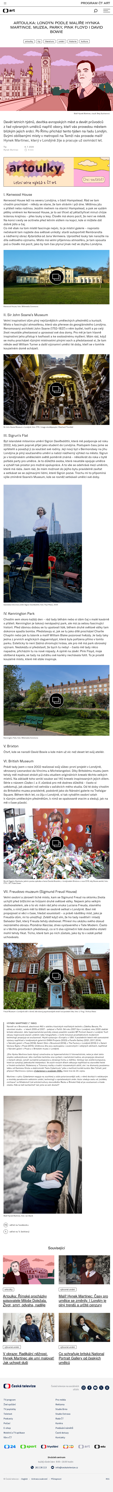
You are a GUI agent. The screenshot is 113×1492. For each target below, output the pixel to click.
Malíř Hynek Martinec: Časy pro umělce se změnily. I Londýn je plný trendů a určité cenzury (83, 1300)
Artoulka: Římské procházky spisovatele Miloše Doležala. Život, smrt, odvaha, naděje (25, 1300)
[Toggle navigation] (5, 3)
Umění (61, 41)
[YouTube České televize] (95, 1389)
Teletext (8, 1413)
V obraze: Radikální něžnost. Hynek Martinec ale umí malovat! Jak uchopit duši (28, 1358)
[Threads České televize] (107, 1389)
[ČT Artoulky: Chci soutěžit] (56, 171)
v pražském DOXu (48, 1071)
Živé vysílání (10, 1404)
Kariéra (59, 1423)
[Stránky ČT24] (10, 1447)
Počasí (7, 1423)
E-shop (7, 1427)
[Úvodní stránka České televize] (20, 1387)
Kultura (84, 41)
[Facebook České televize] (89, 1389)
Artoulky (29, 41)
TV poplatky (10, 1409)
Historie (72, 41)
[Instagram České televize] (83, 1389)
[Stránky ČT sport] (28, 1447)
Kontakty (60, 1437)
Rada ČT (59, 1418)
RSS (107, 1479)
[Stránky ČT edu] (101, 1446)
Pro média (60, 1399)
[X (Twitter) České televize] (101, 1389)
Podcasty (8, 1418)
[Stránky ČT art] (84, 1447)
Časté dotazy (62, 1432)
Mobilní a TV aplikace (14, 1432)
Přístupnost (56, 1479)
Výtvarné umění (67, 1289)
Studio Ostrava (62, 1413)
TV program (10, 1399)
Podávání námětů (64, 1427)
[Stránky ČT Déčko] (68, 1447)
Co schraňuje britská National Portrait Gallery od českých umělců (81, 1358)
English (24, 1479)
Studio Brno (61, 1409)
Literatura (49, 41)
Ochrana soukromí (39, 1479)
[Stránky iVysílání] (51, 1446)
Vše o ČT (8, 1437)
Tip (39, 41)
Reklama (59, 1404)
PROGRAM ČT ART (95, 3)
